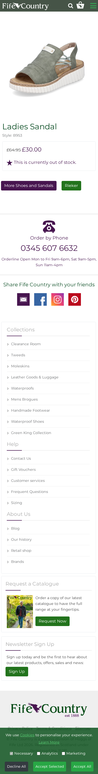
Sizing (16, 502)
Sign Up (17, 671)
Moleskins (20, 366)
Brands (17, 561)
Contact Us (21, 458)
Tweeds (18, 355)
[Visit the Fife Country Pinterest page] (74, 299)
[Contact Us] (23, 299)
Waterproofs (22, 388)
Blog (15, 528)
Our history (21, 539)
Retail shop (21, 550)
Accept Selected (49, 766)
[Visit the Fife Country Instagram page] (57, 299)
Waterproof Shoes (27, 421)
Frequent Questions (29, 491)
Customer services (28, 480)
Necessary (23, 753)
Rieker (71, 185)
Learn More (49, 742)
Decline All (16, 766)
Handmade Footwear (30, 410)
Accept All (82, 766)
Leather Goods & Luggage (35, 377)
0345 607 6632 (49, 248)
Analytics (49, 753)
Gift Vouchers (23, 469)
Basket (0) (80, 5)
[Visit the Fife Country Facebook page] (40, 299)
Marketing (75, 753)
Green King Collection (31, 433)
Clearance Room (26, 344)
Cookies (27, 735)
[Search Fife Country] (71, 5)
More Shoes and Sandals (28, 185)
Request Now (52, 621)
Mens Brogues (24, 399)
